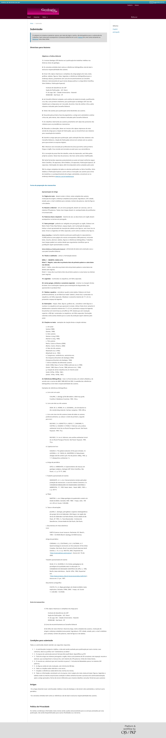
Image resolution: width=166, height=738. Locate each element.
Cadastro (130, 5)
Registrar (35, 39)
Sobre (44, 17)
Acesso (137, 5)
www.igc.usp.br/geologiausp (64, 176)
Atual (29, 17)
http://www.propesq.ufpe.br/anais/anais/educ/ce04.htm (68, 576)
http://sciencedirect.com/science (60, 553)
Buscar (135, 17)
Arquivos (36, 17)
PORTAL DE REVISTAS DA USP (10, 2)
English (115, 29)
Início (31, 23)
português (116, 32)
